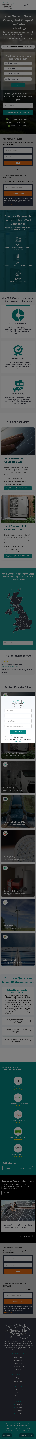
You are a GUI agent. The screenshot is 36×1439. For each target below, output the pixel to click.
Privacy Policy (18, 741)
